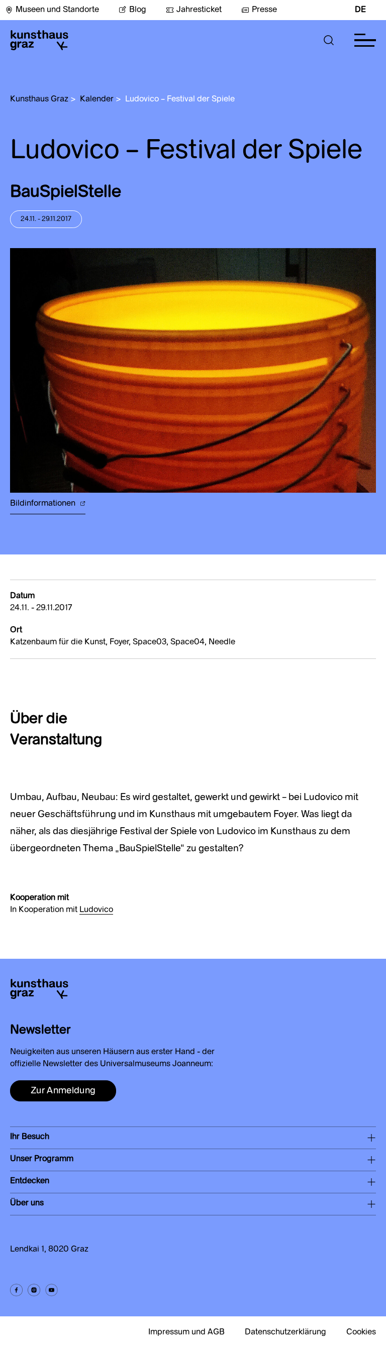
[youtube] (51, 1290)
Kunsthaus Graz (39, 99)
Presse (264, 10)
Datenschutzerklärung (285, 1332)
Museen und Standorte (57, 10)
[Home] (39, 40)
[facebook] (16, 1290)
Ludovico (96, 910)
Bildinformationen (43, 504)
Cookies (361, 1332)
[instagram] (34, 1290)
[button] (329, 40)
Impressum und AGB (186, 1332)
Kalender (97, 99)
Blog (137, 10)
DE (360, 10)
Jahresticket (199, 10)
